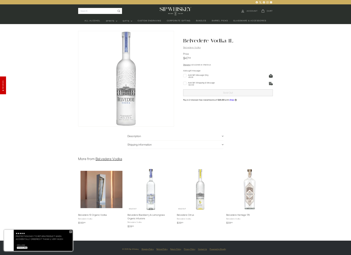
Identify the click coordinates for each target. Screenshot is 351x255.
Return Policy (175, 249)
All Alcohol (93, 20)
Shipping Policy (147, 249)
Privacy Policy (189, 249)
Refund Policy (162, 249)
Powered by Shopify (218, 249)
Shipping (186, 64)
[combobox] (100, 11)
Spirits (110, 21)
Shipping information (140, 144)
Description (134, 136)
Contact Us (202, 249)
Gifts (126, 21)
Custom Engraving (149, 20)
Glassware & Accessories (249, 20)
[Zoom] (126, 78)
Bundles (201, 20)
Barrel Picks (220, 20)
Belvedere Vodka (192, 47)
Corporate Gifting (179, 20)
